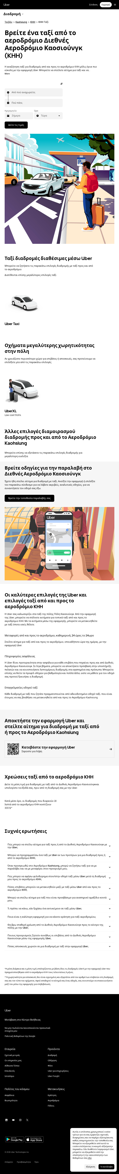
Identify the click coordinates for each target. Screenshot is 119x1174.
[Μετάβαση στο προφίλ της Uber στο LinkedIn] (6, 1120)
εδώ (90, 1158)
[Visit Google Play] (14, 1140)
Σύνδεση (93, 4)
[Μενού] (115, 4)
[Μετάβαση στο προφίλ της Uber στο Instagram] (20, 1120)
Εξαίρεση (90, 1167)
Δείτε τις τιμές (16, 125)
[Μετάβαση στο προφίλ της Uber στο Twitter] (27, 1120)
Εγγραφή (106, 4)
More (7, 73)
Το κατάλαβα (106, 1167)
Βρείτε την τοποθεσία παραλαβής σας (29, 498)
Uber (6, 4)
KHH (32, 22)
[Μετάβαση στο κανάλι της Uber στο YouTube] (13, 1120)
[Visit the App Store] (34, 1139)
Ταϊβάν (8, 22)
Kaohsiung (21, 22)
